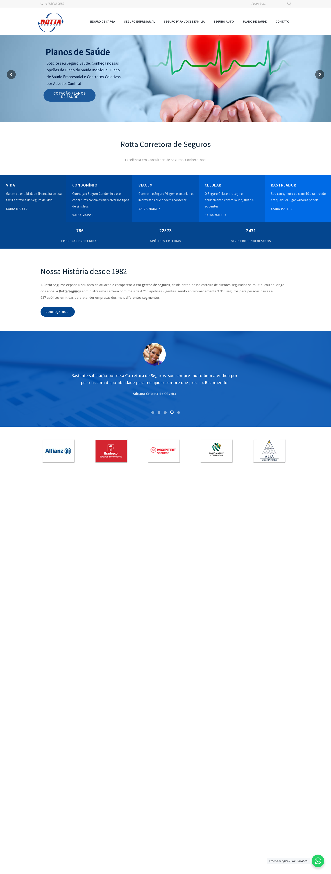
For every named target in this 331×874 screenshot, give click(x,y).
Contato (282, 21)
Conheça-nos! (57, 312)
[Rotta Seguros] (50, 22)
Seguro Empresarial (139, 21)
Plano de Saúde (255, 21)
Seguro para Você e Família (184, 21)
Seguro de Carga (102, 21)
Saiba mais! (16, 209)
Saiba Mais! (214, 215)
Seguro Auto (224, 21)
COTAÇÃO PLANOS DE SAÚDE (71, 95)
